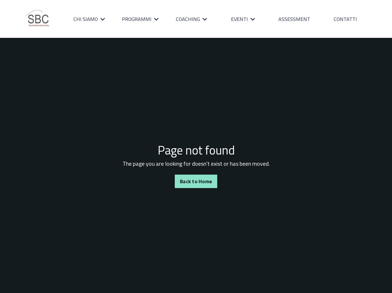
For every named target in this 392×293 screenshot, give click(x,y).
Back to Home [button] (196, 181)
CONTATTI (345, 19)
